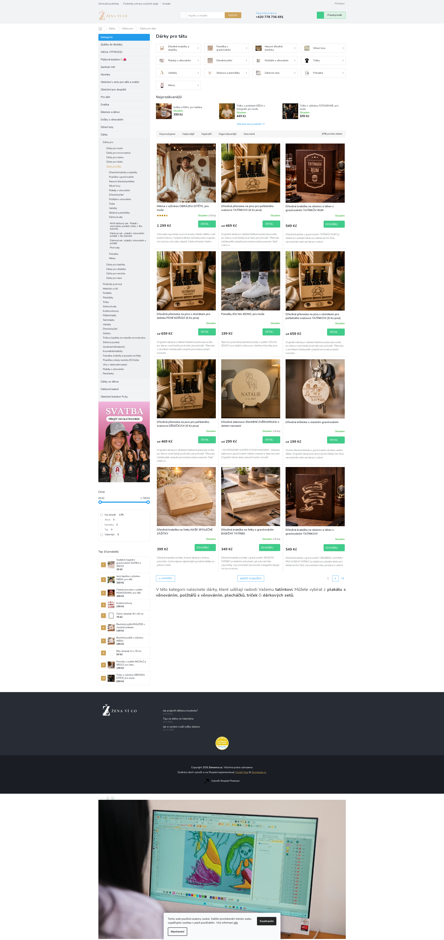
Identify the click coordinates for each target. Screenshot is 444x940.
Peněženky (108, 373)
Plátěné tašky (109, 315)
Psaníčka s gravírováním (121, 177)
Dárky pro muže (114, 148)
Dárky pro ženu (114, 278)
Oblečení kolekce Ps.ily (114, 396)
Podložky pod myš (112, 284)
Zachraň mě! (108, 67)
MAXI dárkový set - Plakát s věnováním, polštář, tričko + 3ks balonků (126, 226)
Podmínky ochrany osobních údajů (140, 3)
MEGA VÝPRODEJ (111, 52)
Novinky (105, 74)
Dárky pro (108, 142)
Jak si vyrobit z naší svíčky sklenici (181, 726)
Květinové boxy (111, 311)
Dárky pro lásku (114, 161)
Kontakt (166, 3)
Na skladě (114, 514)
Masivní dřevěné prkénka (121, 181)
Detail (205, 224)
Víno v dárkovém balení (115, 364)
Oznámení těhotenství (114, 346)
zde (235, 923)
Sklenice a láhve (110, 112)
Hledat (233, 15)
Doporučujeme (167, 134)
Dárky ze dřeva (110, 381)
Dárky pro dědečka (116, 269)
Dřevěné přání (116, 194)
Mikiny (112, 258)
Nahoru (167, 578)
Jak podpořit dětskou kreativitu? (180, 710)
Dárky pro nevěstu (115, 273)
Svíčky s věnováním (112, 119)
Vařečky (113, 208)
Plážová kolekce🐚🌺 (113, 59)
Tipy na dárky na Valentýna (178, 718)
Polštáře (107, 293)
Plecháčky (108, 297)
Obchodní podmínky (108, 3)
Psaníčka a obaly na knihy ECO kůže (121, 360)
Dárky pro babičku (115, 264)
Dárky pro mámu (115, 157)
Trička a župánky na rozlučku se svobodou (124, 337)
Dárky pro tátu (113, 166)
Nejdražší (207, 134)
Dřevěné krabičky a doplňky (123, 172)
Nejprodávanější (227, 134)
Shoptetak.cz (259, 772)
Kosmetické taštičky (113, 351)
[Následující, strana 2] (335, 578)
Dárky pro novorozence (118, 153)
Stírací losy (107, 127)
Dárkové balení (110, 389)
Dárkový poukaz (111, 342)
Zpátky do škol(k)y (111, 44)
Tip (108, 529)
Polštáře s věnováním (120, 199)
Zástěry (107, 333)
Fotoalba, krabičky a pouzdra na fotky (122, 355)
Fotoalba (113, 254)
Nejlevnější (188, 134)
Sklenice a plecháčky (119, 212)
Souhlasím (267, 921)
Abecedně (249, 134)
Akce (109, 519)
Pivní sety (115, 247)
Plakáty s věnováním (119, 190)
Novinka (111, 524)
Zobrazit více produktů (249, 123)
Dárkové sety (116, 217)
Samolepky (108, 320)
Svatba (105, 104)
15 (342, 578)
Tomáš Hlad (241, 772)
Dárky (104, 134)
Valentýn (112, 534)
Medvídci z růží (110, 288)
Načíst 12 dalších (250, 578)
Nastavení (177, 932)
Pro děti (105, 97)
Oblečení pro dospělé (113, 89)
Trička (112, 203)
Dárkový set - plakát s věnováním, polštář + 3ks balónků (127, 235)
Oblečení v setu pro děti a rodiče (120, 82)
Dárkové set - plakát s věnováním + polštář (128, 242)
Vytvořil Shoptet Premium (225, 781)
